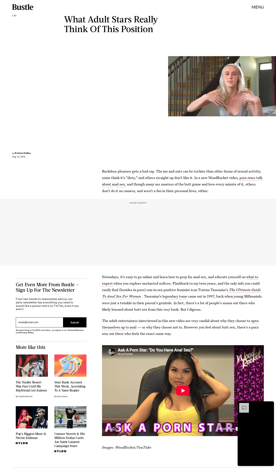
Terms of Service (75, 330)
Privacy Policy (27, 332)
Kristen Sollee (23, 153)
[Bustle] (22, 7)
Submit (75, 322)
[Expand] (242, 405)
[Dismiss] (269, 405)
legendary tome (174, 296)
